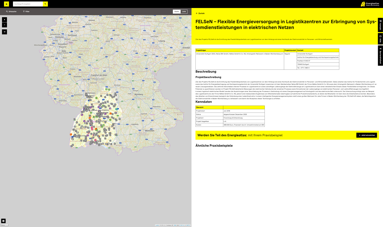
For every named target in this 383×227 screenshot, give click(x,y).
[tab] (176, 12)
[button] (45, 3)
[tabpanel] (96, 121)
